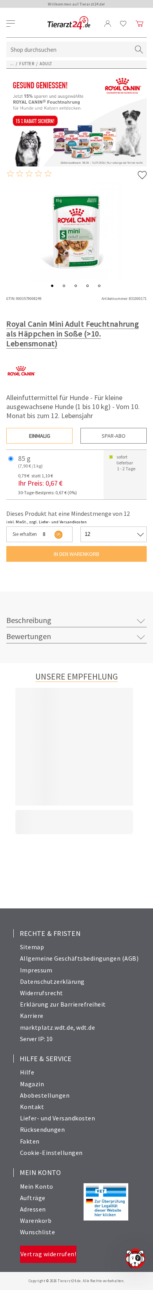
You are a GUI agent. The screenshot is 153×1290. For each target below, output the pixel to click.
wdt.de (85, 1027)
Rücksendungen (42, 1129)
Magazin (32, 1084)
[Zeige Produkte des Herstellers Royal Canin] (21, 383)
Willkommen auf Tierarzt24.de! (76, 4)
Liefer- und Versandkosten (57, 1118)
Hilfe (27, 1072)
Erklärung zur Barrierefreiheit (63, 1004)
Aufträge (33, 1198)
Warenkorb (36, 1220)
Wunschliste (37, 1232)
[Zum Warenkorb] (140, 23)
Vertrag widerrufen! (48, 1254)
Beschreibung (28, 620)
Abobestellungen (45, 1095)
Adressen (33, 1209)
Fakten (30, 1141)
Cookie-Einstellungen (51, 1153)
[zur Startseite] (69, 23)
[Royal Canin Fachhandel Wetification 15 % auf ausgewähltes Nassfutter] (76, 119)
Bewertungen (28, 636)
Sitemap (32, 947)
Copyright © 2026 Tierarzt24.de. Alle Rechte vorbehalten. (77, 1281)
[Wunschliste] (123, 23)
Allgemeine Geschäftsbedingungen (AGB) (79, 958)
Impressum (36, 970)
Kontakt (32, 1107)
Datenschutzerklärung (52, 981)
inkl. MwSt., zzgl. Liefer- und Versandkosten (46, 521)
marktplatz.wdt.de (47, 1027)
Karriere (32, 1016)
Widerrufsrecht (41, 993)
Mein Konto (36, 1186)
